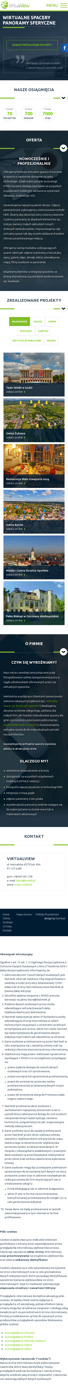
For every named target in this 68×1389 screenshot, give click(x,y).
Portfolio (8, 922)
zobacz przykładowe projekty (32, 45)
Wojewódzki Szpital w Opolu (20, 724)
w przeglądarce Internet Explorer (25, 1340)
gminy (52, 321)
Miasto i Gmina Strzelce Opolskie (27, 570)
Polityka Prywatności (47, 914)
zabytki (43, 331)
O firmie (7, 926)
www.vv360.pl (23, 884)
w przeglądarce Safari (18, 1348)
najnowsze (19, 321)
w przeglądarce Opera (18, 1344)
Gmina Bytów (14, 524)
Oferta (6, 918)
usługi (37, 321)
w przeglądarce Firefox (19, 1336)
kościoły (26, 331)
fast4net (60, 918)
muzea (51, 340)
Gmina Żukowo (15, 433)
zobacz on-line (14, 391)
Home (6, 914)
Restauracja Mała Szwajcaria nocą (27, 479)
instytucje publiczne (26, 340)
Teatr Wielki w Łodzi (19, 387)
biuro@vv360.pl (25, 880)
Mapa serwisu (24, 914)
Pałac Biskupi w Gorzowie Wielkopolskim (32, 616)
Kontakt (7, 930)
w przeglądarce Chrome (19, 1332)
